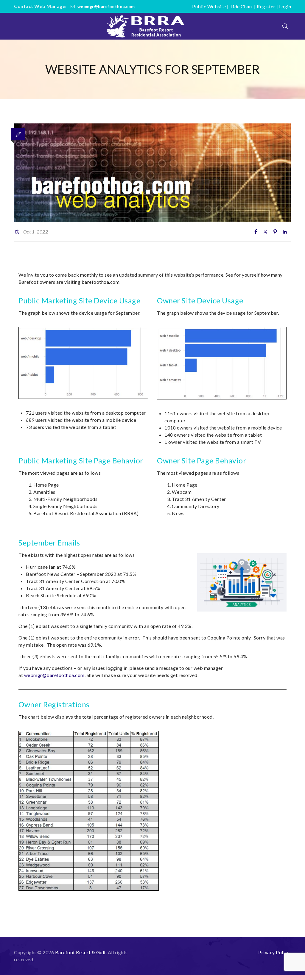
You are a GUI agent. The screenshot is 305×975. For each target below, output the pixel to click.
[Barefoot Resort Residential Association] (146, 26)
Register (266, 6)
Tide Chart (241, 6)
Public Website (209, 6)
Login (285, 6)
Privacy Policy (274, 952)
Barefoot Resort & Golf (80, 952)
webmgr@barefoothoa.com (106, 6)
